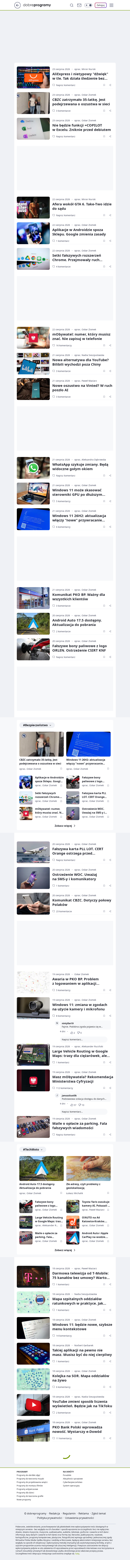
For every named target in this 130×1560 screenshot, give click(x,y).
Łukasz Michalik (74, 1193)
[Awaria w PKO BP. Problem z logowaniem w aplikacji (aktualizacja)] (33, 982)
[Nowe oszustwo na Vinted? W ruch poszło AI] (33, 389)
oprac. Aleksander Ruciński (88, 1046)
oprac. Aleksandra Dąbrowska (90, 459)
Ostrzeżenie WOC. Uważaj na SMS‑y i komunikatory (74, 876)
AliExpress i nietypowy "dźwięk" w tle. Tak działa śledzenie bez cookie (80, 78)
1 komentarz (62, 240)
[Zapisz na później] (104, 85)
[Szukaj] (71, 5)
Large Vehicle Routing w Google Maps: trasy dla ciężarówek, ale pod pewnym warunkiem (80, 1055)
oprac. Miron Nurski (85, 69)
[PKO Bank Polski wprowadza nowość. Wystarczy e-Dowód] (33, 1431)
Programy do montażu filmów (30, 1485)
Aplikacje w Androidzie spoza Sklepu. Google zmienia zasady (79, 231)
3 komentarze (63, 110)
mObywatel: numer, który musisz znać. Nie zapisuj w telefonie (81, 336)
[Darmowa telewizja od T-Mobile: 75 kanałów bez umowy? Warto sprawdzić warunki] (33, 1277)
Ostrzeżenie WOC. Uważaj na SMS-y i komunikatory (93, 811)
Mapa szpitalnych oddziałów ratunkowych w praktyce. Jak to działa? (77, 1303)
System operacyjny (71, 1485)
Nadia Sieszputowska (85, 1294)
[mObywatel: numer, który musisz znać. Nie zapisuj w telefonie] (33, 338)
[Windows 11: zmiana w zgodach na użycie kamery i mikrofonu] (33, 1008)
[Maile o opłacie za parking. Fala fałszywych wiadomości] (33, 1127)
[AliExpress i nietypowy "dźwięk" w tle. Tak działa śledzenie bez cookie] (33, 77)
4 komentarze (63, 266)
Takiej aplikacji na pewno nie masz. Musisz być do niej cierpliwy (82, 1352)
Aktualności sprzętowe (73, 1478)
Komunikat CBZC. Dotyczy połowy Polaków (81, 902)
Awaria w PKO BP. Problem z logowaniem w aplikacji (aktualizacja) (75, 983)
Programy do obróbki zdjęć (28, 1475)
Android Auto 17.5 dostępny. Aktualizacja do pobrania (77, 622)
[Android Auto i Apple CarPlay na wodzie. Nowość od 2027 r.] (72, 1237)
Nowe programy (24, 1499)
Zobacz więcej (63, 826)
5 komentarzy (63, 501)
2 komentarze (63, 631)
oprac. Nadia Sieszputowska (89, 355)
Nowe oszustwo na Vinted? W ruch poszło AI (82, 387)
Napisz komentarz (65, 85)
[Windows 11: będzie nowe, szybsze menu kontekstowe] (33, 1328)
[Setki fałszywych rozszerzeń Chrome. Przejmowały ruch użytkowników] (33, 259)
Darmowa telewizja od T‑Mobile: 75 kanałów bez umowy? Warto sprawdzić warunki (80, 1277)
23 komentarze (64, 911)
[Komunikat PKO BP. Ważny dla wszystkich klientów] (33, 598)
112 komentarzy (64, 1088)
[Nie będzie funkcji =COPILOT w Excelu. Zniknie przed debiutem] (33, 129)
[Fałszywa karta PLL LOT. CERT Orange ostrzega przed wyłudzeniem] (72, 797)
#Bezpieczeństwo (35, 725)
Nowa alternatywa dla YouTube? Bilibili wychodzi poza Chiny (80, 362)
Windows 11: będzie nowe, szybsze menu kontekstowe (82, 1326)
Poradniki (67, 1475)
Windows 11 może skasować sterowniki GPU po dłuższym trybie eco (77, 494)
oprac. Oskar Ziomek (85, 94)
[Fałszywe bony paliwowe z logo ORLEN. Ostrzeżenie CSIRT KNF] (33, 649)
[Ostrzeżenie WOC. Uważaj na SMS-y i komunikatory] (72, 813)
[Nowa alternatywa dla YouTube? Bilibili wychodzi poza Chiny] (33, 363)
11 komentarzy (64, 1438)
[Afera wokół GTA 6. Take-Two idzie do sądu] (33, 208)
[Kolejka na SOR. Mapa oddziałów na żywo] (33, 1379)
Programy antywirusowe (27, 1489)
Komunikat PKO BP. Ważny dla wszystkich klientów (78, 596)
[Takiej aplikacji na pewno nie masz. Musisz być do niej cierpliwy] (33, 1354)
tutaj (77, 1553)
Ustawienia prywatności (79, 1518)
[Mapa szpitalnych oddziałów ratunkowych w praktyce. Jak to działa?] (33, 1302)
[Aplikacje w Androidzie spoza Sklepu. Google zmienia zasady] (33, 233)
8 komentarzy (63, 1015)
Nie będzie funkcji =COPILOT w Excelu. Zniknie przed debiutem (81, 127)
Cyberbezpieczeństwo (72, 1482)
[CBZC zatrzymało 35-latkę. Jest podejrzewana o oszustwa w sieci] (33, 103)
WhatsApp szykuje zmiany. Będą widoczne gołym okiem (80, 466)
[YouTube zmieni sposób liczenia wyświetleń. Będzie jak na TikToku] (33, 1405)
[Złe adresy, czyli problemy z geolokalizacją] (88, 1168)
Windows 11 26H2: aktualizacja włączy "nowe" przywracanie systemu (79, 520)
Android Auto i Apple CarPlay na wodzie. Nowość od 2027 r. (95, 1235)
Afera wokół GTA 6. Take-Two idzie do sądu (82, 206)
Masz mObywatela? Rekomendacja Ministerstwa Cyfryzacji (82, 1079)
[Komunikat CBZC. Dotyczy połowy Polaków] (33, 904)
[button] (111, 5)
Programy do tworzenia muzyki (30, 1478)
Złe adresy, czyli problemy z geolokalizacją (83, 1186)
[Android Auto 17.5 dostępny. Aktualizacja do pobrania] (33, 624)
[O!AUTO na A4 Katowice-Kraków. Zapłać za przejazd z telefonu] (72, 1222)
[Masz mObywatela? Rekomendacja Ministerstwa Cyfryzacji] (33, 1080)
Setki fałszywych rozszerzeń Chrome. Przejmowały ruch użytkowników (76, 259)
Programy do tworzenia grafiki (30, 1496)
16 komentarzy (64, 345)
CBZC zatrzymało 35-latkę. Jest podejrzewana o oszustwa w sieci (40, 761)
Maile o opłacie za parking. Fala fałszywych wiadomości (79, 1125)
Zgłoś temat (99, 1513)
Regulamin (69, 1513)
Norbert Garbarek (83, 1345)
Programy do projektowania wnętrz (32, 1482)
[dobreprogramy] (39, 5)
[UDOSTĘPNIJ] (110, 85)
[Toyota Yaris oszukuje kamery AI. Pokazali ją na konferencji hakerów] (72, 1206)
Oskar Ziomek (81, 974)
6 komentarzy (63, 526)
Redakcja (54, 1513)
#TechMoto (31, 1149)
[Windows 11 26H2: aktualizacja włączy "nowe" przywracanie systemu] (33, 519)
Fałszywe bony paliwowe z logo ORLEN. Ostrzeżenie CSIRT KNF (79, 648)
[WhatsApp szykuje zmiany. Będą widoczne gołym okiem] (33, 468)
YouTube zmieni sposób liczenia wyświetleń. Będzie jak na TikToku (82, 1403)
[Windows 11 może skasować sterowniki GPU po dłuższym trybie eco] (33, 493)
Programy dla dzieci (25, 1492)
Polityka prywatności (49, 1518)
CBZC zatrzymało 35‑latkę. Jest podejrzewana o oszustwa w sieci (81, 101)
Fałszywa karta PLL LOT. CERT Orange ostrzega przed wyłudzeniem (94, 795)
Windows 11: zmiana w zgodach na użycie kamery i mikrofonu (79, 1006)
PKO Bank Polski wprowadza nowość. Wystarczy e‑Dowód (77, 1429)
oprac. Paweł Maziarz (85, 380)
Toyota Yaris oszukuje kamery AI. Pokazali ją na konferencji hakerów (96, 1204)
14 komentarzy (64, 1335)
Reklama (83, 1513)
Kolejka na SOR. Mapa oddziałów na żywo (80, 1377)
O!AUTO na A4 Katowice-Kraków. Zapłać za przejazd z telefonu (94, 1219)
